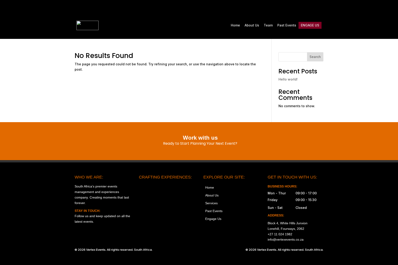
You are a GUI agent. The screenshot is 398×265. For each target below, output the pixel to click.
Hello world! (288, 79)
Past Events (286, 25)
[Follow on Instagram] (281, 8)
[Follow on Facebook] (290, 8)
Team (268, 25)
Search (315, 57)
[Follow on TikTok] (300, 8)
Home (235, 25)
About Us (252, 25)
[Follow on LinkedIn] (319, 8)
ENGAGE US (310, 25)
